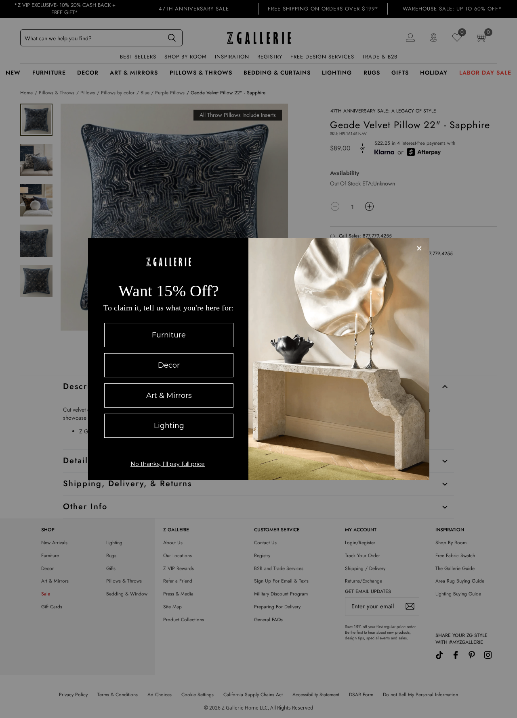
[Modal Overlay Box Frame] (258, 359)
